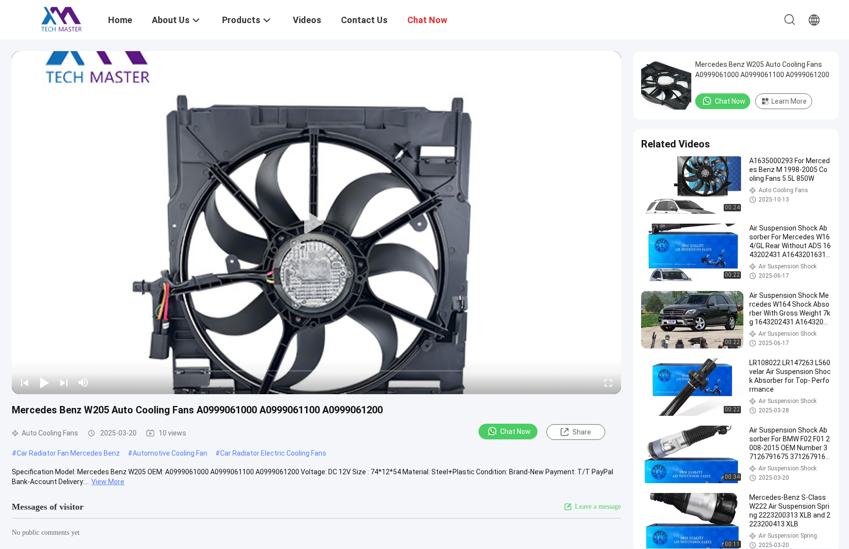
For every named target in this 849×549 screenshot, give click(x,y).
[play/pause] (44, 382)
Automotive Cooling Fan (170, 453)
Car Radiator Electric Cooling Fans (273, 453)
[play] (316, 222)
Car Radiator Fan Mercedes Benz (68, 453)
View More (107, 482)
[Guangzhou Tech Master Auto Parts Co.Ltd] (61, 19)
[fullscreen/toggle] (608, 382)
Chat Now (515, 431)
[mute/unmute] (83, 382)
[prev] (24, 382)
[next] (64, 382)
